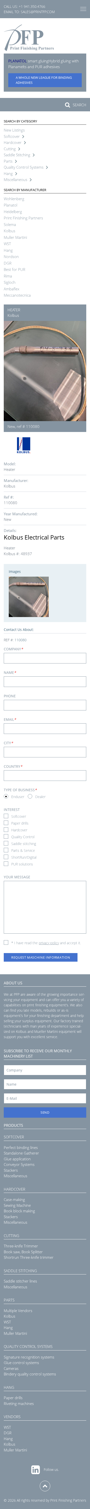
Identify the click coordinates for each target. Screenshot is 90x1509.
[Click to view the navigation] (83, 9)
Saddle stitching (23, 843)
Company (13, 649)
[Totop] (45, 1486)
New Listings (14, 130)
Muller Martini (15, 237)
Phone (10, 696)
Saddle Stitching (17, 154)
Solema (10, 224)
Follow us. (51, 1469)
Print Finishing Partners (23, 217)
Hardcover (13, 142)
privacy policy (49, 942)
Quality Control (22, 836)
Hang (8, 173)
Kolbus (9, 230)
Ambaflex (11, 288)
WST (7, 243)
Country (13, 766)
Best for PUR (14, 269)
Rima (8, 275)
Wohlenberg (14, 198)
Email (10, 719)
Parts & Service (23, 850)
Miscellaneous (15, 179)
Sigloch (10, 282)
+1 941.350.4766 (32, 6)
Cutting (10, 148)
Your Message (17, 877)
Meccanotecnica (17, 295)
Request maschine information (40, 957)
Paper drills (19, 823)
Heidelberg (13, 211)
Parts (8, 161)
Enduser (17, 796)
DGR (8, 263)
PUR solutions (22, 864)
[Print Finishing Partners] (29, 37)
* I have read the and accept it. (46, 942)
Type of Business (20, 789)
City (8, 742)
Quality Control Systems (24, 167)
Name (10, 672)
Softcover (12, 136)
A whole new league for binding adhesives (44, 80)
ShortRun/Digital (23, 857)
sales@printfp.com (38, 11)
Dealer (40, 796)
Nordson (11, 256)
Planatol (10, 205)
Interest (12, 809)
